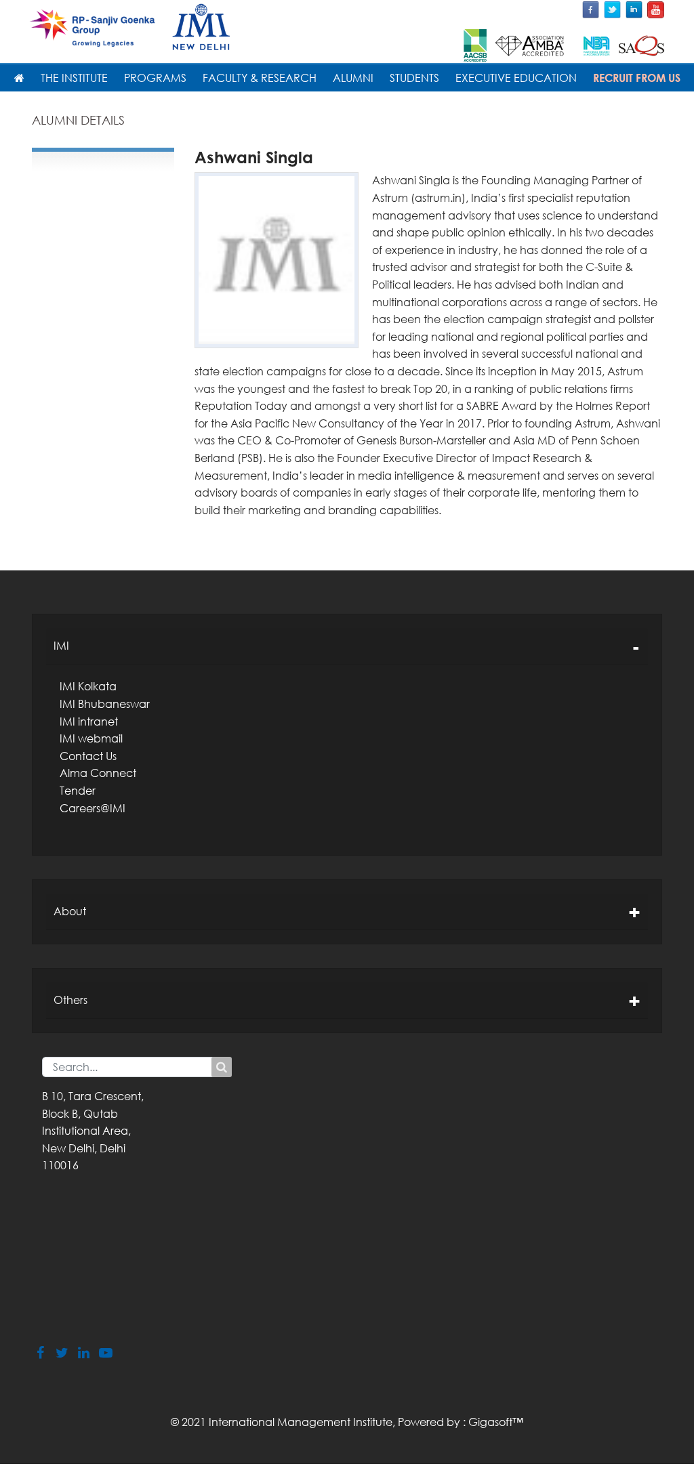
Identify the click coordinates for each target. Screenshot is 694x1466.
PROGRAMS (155, 78)
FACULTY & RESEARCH (260, 78)
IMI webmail (91, 738)
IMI (61, 645)
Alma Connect (98, 773)
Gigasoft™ (495, 1422)
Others (70, 1000)
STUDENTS (414, 78)
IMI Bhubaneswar (105, 704)
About (70, 911)
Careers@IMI (92, 808)
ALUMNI (353, 78)
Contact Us (88, 756)
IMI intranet (89, 721)
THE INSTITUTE (74, 78)
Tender (78, 790)
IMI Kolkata (88, 686)
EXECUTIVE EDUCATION (516, 78)
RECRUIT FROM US (636, 78)
